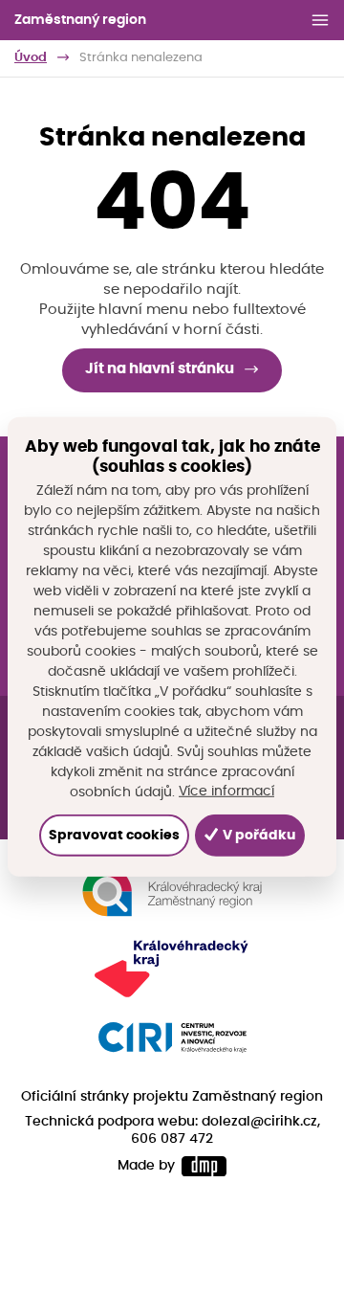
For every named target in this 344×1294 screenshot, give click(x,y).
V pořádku (257, 835)
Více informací (226, 791)
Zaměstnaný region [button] (80, 20)
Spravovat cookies (114, 835)
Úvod (30, 58)
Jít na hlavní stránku (159, 369)
